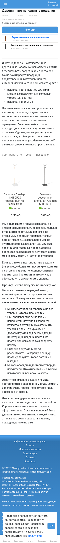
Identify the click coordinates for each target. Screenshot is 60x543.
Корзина (52, 2)
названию (42, 154)
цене (28, 154)
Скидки (30, 445)
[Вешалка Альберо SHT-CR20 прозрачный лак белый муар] (15, 175)
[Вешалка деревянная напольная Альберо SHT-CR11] (45, 175)
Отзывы (30, 457)
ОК (51, 525)
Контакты (30, 461)
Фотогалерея (30, 453)
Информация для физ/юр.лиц (30, 441)
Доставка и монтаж (30, 449)
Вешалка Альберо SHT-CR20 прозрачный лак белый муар (15, 199)
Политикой (35, 535)
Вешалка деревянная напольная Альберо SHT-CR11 (45, 199)
